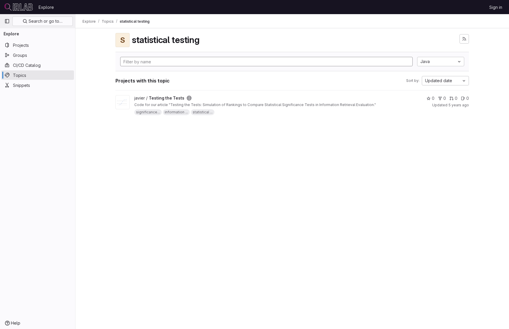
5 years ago (458, 105)
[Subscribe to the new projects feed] (464, 39)
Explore (46, 7)
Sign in (495, 7)
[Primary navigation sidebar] (7, 21)
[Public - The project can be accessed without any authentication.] (189, 98)
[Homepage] (18, 7)
